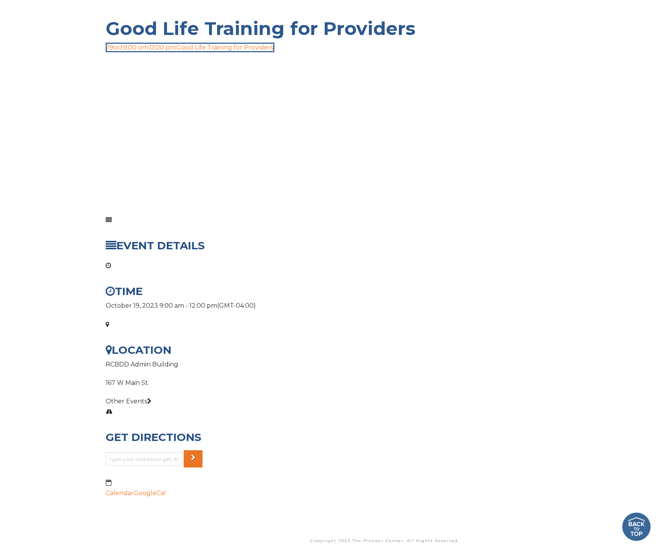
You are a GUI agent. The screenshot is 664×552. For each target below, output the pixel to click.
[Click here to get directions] (193, 458)
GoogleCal (150, 493)
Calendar (120, 493)
